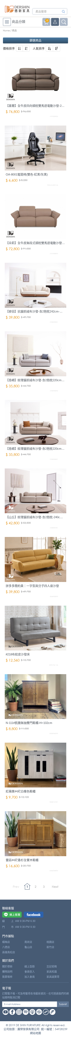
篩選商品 (35, 40)
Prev (16, 887)
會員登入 (29, 971)
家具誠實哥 (53, 976)
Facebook (12, 1012)
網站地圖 (35, 1033)
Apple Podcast (32, 1012)
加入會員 (29, 976)
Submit (63, 1004)
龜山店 (28, 947)
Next (55, 887)
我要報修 (7, 976)
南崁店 (28, 941)
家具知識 (52, 971)
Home (6, 30)
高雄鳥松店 (8, 952)
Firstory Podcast (52, 1012)
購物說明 (7, 971)
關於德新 (7, 966)
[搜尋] (63, 13)
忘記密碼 (52, 966)
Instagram (19, 1012)
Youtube (5, 1012)
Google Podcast (39, 1012)
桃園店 (50, 941)
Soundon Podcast (46, 1012)
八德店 (6, 947)
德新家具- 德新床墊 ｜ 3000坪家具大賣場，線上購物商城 (17, 9)
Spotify (26, 1012)
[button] (19, 49)
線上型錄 (29, 966)
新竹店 (50, 947)
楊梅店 (6, 941)
